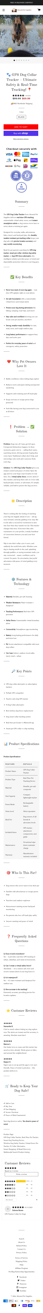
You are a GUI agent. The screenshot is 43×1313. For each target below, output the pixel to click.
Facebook (23, 1277)
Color (21, 112)
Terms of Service (21, 1258)
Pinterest (22, 1284)
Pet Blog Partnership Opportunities (22, 1272)
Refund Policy (21, 1246)
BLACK (21, 117)
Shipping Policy (21, 1261)
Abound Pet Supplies (24, 1296)
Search (21, 1239)
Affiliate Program (21, 1268)
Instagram (23, 1287)
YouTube (22, 1291)
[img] (18, 1207)
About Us (21, 1242)
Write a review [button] (21, 1174)
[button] (18, 95)
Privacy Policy (21, 1253)
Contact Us (21, 1249)
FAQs (21, 1265)
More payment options (21, 139)
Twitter (22, 1280)
